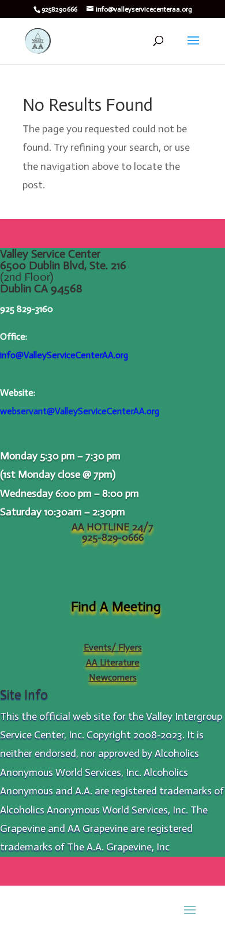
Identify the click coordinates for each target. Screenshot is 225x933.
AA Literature (113, 662)
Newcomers (113, 677)
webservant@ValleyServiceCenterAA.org (79, 411)
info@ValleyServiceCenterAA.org (64, 355)
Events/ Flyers (113, 647)
